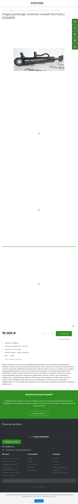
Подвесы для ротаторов (11, 472)
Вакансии (30, 467)
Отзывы (30, 461)
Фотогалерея (32, 470)
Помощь (56, 454)
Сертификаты (32, 464)
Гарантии (56, 464)
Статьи (29, 459)
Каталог (5, 454)
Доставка (56, 461)
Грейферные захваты (9, 464)
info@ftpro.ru (9, 446)
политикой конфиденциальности (44, 496)
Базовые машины (8, 461)
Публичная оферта (60, 467)
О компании (32, 454)
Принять (39, 501)
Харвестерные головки (10, 459)
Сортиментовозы (8, 475)
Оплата (55, 459)
